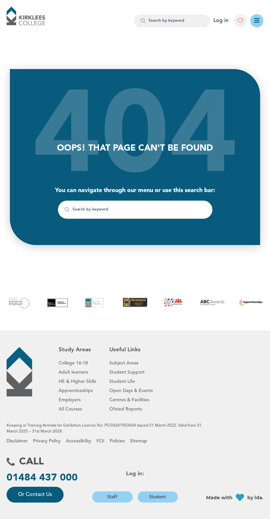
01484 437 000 (42, 478)
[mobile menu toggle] (256, 20)
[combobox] (172, 20)
